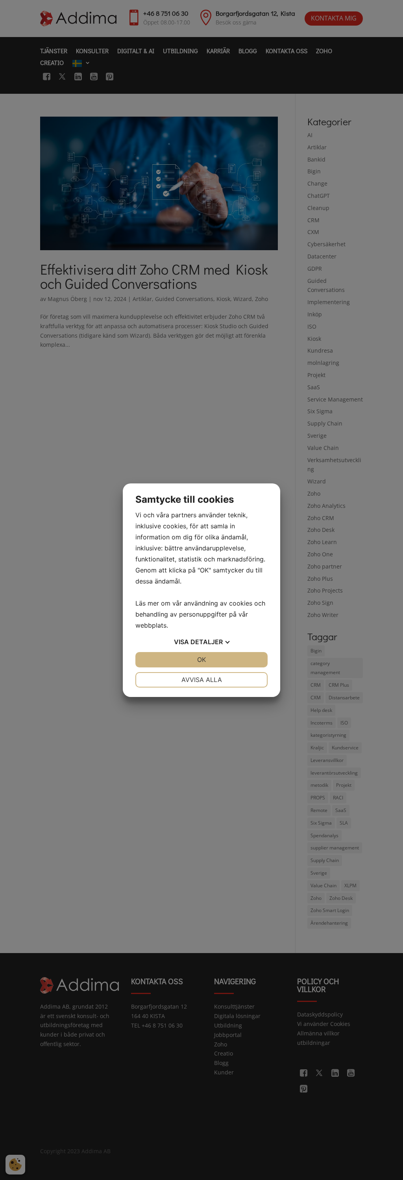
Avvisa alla (201, 680)
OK (201, 659)
